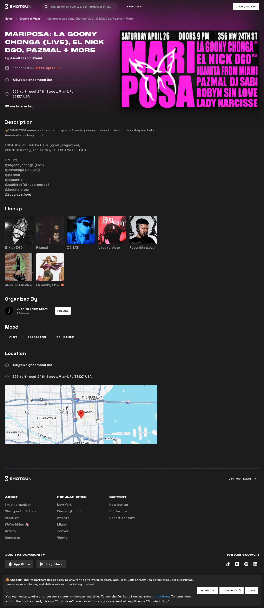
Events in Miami (30, 18)
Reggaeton (37, 337)
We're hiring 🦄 (17, 524)
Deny (252, 590)
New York (64, 504)
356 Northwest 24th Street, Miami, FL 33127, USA (52, 376)
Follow (62, 311)
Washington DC (69, 511)
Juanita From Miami (26, 58)
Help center (118, 504)
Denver (62, 531)
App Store (22, 564)
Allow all (207, 590)
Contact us (118, 511)
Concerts (12, 537)
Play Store (54, 564)
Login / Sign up (246, 6)
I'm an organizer (18, 504)
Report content (122, 518)
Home (9, 18)
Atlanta (63, 518)
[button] (63, 311)
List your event (240, 478)
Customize (230, 590)
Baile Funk (65, 337)
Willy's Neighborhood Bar (32, 365)
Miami (62, 524)
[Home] (18, 6)
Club (13, 337)
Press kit (12, 518)
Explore (133, 6)
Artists (10, 531)
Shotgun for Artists (20, 511)
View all (63, 537)
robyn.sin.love (19, 194)
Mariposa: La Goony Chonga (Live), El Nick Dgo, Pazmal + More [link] (90, 18)
